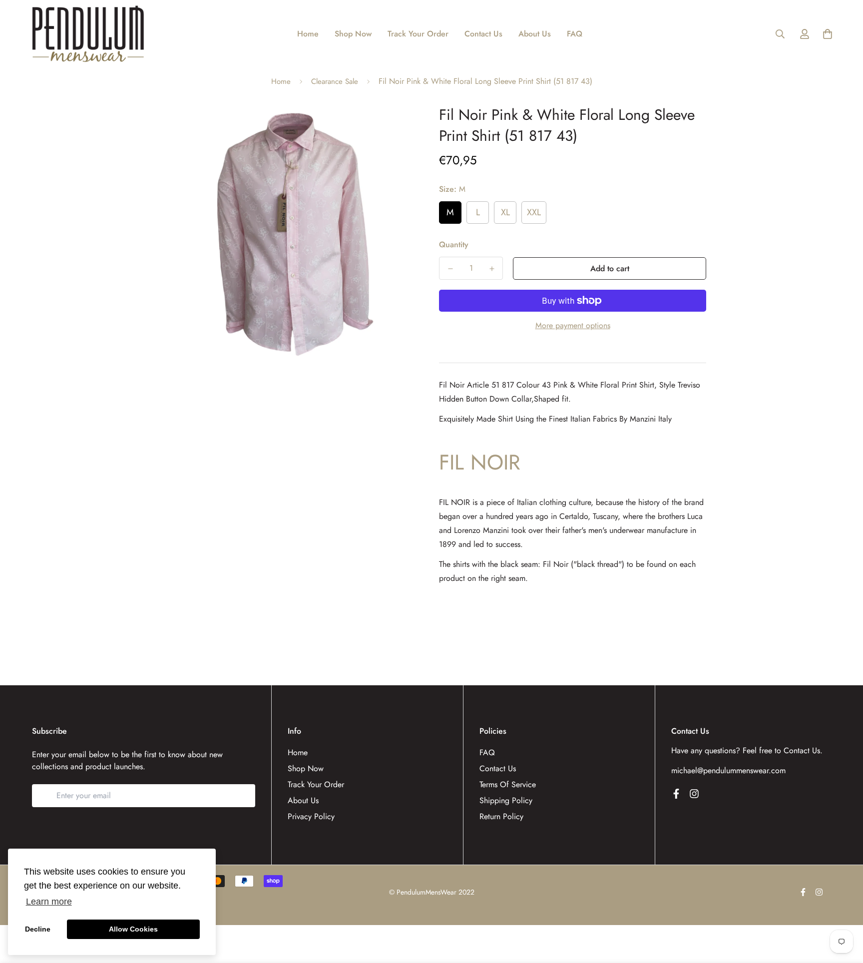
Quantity (453, 244)
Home (308, 33)
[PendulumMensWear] (88, 33)
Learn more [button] (49, 902)
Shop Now (353, 33)
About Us (534, 33)
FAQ (574, 33)
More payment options (572, 325)
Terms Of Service (507, 784)
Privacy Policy (311, 816)
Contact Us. (803, 750)
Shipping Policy (505, 800)
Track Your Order (418, 33)
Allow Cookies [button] (133, 929)
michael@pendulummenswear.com (728, 770)
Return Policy (501, 816)
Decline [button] (37, 929)
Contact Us (483, 33)
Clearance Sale (334, 81)
